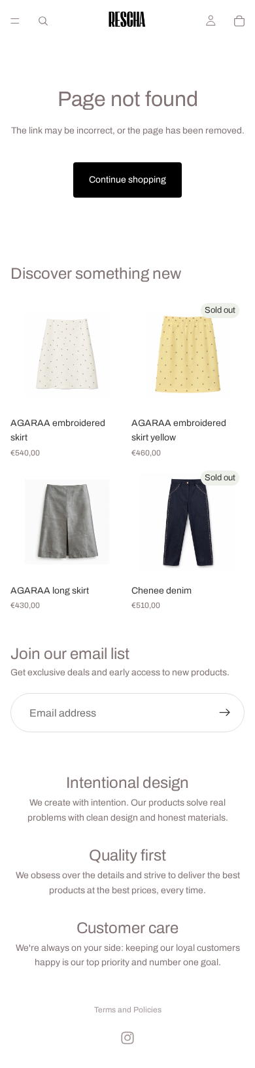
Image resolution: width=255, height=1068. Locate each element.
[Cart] (239, 21)
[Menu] (15, 21)
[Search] (43, 21)
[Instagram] (127, 1038)
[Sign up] (225, 713)
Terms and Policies (128, 1009)
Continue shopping (127, 180)
